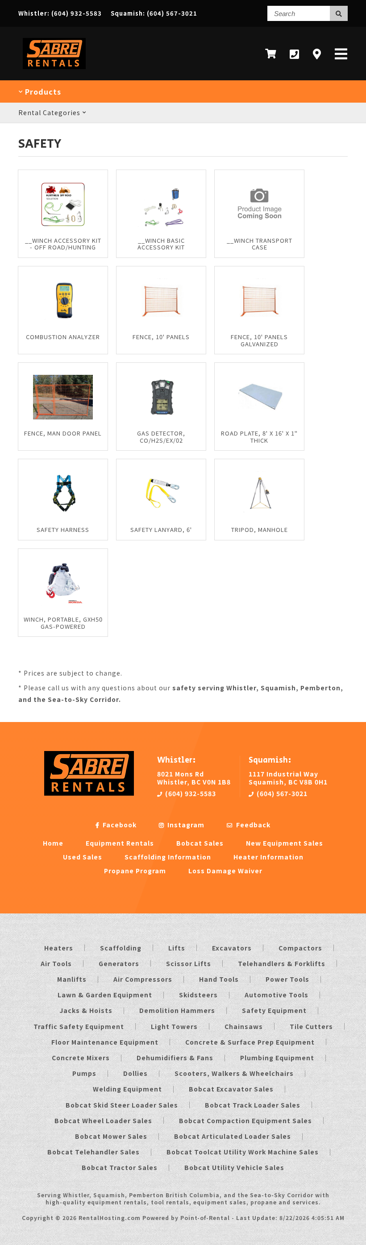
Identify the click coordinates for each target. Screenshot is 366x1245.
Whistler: (60, 13)
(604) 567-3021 (281, 793)
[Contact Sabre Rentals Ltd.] (317, 53)
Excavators (232, 947)
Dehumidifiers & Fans (175, 1057)
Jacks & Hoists (85, 1010)
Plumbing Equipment (277, 1057)
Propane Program (135, 870)
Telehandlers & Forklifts (281, 963)
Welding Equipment (127, 1088)
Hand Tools (219, 979)
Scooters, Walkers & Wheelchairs (234, 1073)
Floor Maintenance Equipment (104, 1042)
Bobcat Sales (200, 842)
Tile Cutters (311, 1026)
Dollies (135, 1073)
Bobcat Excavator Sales (231, 1088)
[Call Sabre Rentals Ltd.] (294, 53)
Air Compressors (142, 979)
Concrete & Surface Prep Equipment (250, 1042)
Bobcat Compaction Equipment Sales (245, 1120)
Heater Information (268, 856)
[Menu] (341, 53)
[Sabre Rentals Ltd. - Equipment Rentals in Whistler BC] (54, 70)
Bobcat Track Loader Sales (252, 1104)
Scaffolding (120, 947)
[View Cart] (270, 53)
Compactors (300, 947)
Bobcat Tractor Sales (120, 1167)
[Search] (339, 13)
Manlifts (72, 979)
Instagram (185, 824)
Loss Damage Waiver (225, 870)
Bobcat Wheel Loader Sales (103, 1120)
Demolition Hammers (177, 1010)
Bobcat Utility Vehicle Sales (234, 1167)
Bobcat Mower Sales (111, 1136)
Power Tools (287, 979)
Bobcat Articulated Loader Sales (232, 1136)
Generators (119, 963)
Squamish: (154, 13)
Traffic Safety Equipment (78, 1026)
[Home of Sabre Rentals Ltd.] (89, 792)
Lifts (176, 947)
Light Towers (174, 1026)
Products (42, 91)
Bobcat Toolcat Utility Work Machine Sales (242, 1151)
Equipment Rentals (120, 842)
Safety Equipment (274, 1010)
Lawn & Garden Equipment (105, 994)
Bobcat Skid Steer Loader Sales (122, 1104)
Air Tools (56, 963)
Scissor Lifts (188, 963)
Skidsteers (198, 994)
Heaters (58, 947)
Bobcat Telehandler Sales (93, 1151)
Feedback (252, 824)
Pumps (84, 1073)
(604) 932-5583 (189, 793)
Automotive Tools (276, 994)
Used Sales (82, 856)
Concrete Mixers (81, 1057)
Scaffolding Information (168, 856)
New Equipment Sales (284, 842)
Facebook (119, 824)
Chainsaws (244, 1026)
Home (53, 842)
